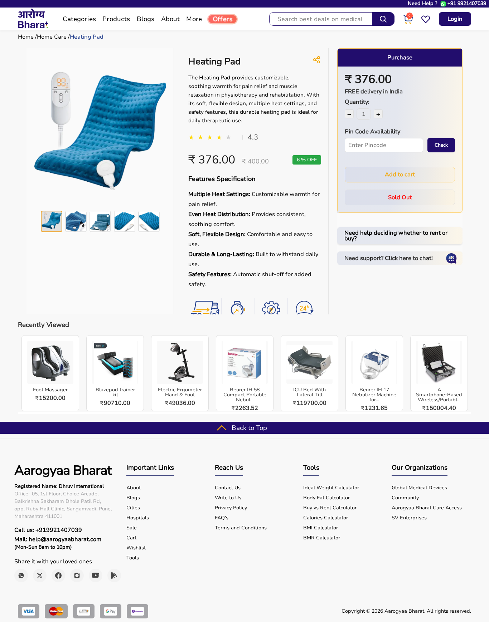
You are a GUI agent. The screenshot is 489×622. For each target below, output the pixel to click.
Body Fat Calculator (326, 497)
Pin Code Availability (372, 131)
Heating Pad (86, 37)
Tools (132, 557)
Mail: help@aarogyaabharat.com (57, 539)
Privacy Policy (231, 507)
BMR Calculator (321, 537)
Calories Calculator (325, 517)
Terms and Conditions (241, 527)
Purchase (399, 58)
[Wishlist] (425, 22)
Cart (131, 537)
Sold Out (400, 197)
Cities (133, 507)
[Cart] (408, 22)
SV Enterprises (409, 517)
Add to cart (400, 174)
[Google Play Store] (114, 575)
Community (405, 497)
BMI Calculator (320, 527)
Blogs (133, 497)
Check (441, 145)
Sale (131, 527)
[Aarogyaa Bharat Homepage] (33, 26)
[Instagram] (77, 575)
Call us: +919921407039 (48, 530)
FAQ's (221, 517)
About (133, 487)
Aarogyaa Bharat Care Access (427, 507)
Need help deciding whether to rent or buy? (395, 236)
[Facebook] (58, 575)
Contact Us (228, 487)
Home (26, 37)
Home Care (52, 37)
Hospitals (137, 517)
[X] (40, 575)
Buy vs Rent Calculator (330, 507)
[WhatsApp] (21, 575)
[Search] (383, 19)
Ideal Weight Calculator (331, 487)
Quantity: (357, 102)
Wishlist (136, 547)
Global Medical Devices (419, 487)
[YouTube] (95, 575)
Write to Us (228, 497)
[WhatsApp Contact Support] (443, 4)
